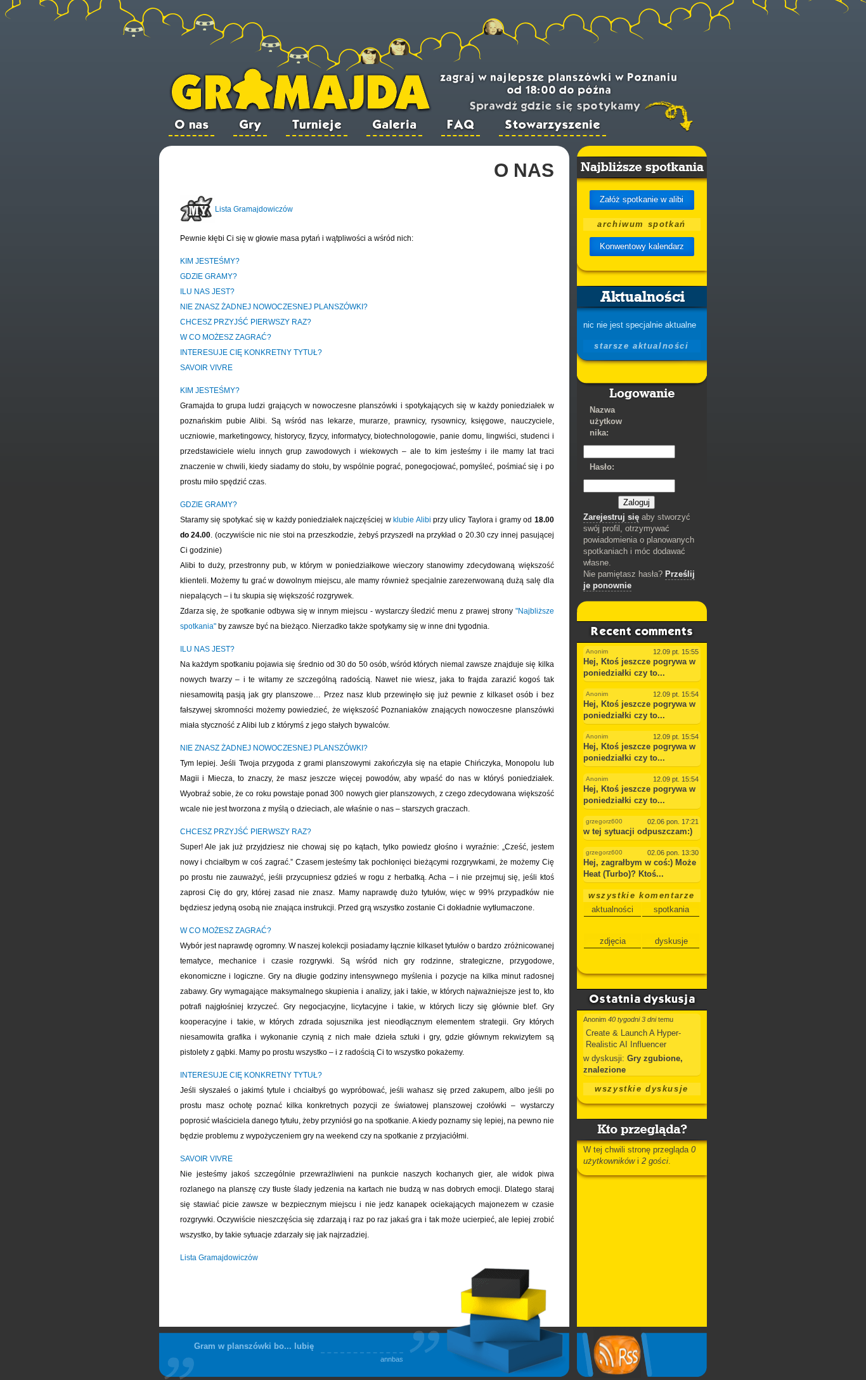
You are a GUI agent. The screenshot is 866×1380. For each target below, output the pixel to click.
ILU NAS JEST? (207, 291)
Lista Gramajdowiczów (254, 209)
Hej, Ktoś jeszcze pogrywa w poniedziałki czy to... (639, 667)
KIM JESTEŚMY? (210, 261)
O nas (191, 125)
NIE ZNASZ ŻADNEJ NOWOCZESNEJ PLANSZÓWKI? (274, 306)
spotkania (671, 909)
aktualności (612, 909)
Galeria (394, 125)
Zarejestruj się (611, 517)
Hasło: (602, 467)
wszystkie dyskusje (641, 1088)
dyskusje (671, 941)
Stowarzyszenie (552, 125)
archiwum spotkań (641, 224)
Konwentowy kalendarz (642, 246)
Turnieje (317, 125)
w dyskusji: (605, 1058)
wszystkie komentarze (641, 895)
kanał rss (611, 1329)
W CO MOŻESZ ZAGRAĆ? (225, 337)
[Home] (300, 110)
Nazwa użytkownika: (606, 421)
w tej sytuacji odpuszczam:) (637, 831)
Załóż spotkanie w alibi (641, 199)
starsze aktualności (641, 346)
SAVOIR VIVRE (206, 367)
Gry (250, 125)
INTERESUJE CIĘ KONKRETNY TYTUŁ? (251, 352)
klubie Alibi (411, 519)
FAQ (460, 125)
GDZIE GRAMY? (208, 276)
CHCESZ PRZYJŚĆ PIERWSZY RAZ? (245, 322)
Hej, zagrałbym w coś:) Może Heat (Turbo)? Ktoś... (639, 868)
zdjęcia (613, 941)
